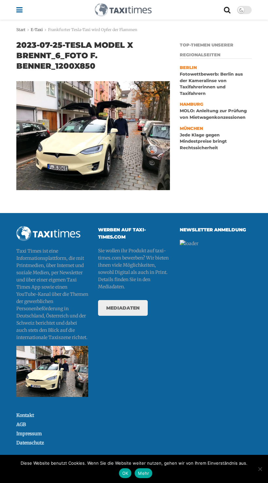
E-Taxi (37, 29)
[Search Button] (227, 10)
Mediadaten (123, 308)
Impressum (29, 434)
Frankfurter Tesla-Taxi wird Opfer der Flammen (92, 29)
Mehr (143, 473)
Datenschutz (30, 443)
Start (20, 29)
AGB (21, 424)
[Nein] (260, 469)
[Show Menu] (19, 10)
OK (125, 473)
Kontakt (25, 415)
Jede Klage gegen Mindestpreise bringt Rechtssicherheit (203, 141)
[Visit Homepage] (123, 9)
